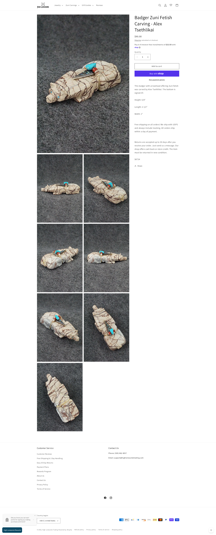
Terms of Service (43, 489)
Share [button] (139, 166)
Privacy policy (91, 530)
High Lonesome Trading (50, 530)
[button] (58, 5)
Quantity (138, 52)
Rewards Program (44, 471)
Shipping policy (117, 530)
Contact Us (41, 480)
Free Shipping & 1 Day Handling (50, 458)
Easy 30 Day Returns (45, 463)
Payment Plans (43, 467)
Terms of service (103, 530)
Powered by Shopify (65, 530)
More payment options (157, 80)
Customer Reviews (44, 454)
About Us (40, 476)
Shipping (138, 40)
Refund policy (79, 530)
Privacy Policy (42, 484)
